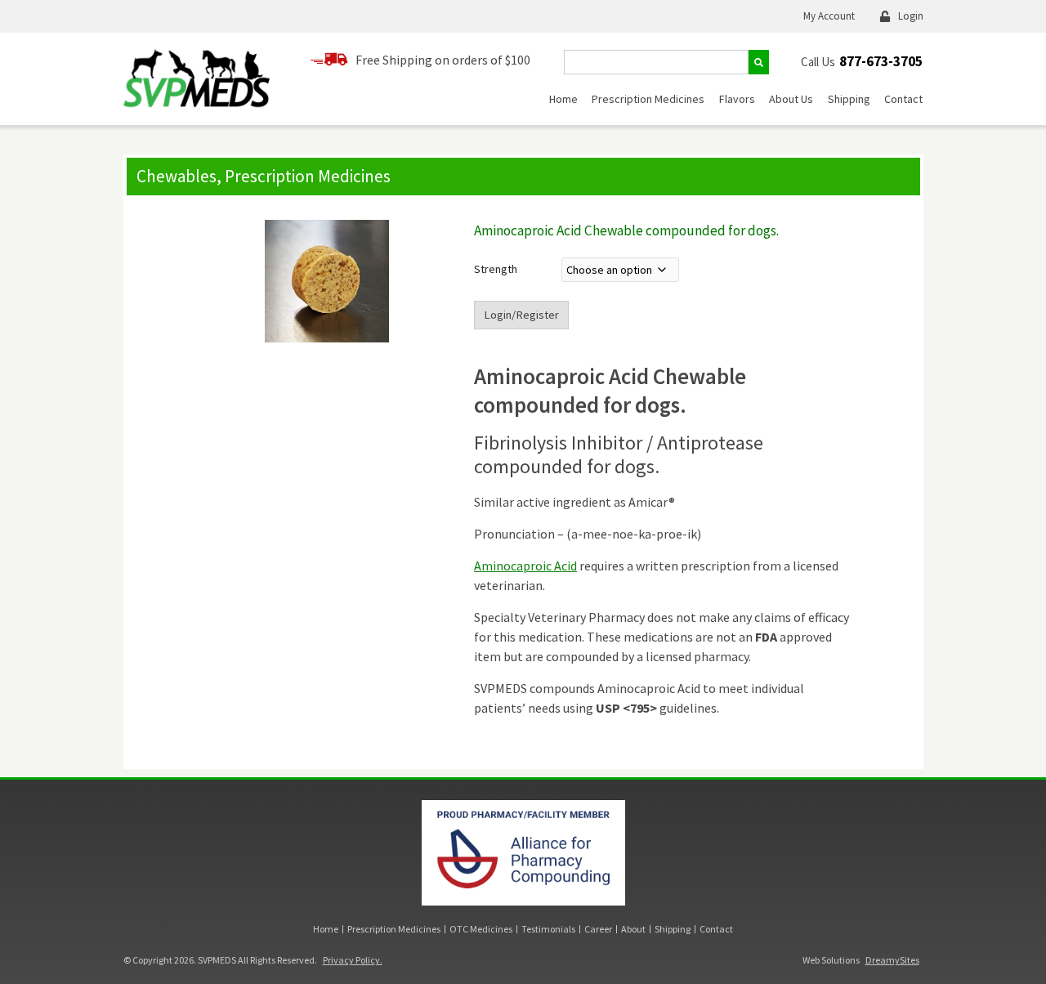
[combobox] (656, 62)
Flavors (737, 99)
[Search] (759, 62)
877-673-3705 (881, 61)
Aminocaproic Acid (525, 565)
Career (598, 929)
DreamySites (892, 960)
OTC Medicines (480, 929)
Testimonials (548, 929)
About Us (791, 99)
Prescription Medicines (648, 99)
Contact (903, 99)
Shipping (849, 99)
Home (563, 99)
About (633, 929)
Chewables (176, 176)
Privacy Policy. (352, 960)
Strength (495, 269)
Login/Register (521, 314)
